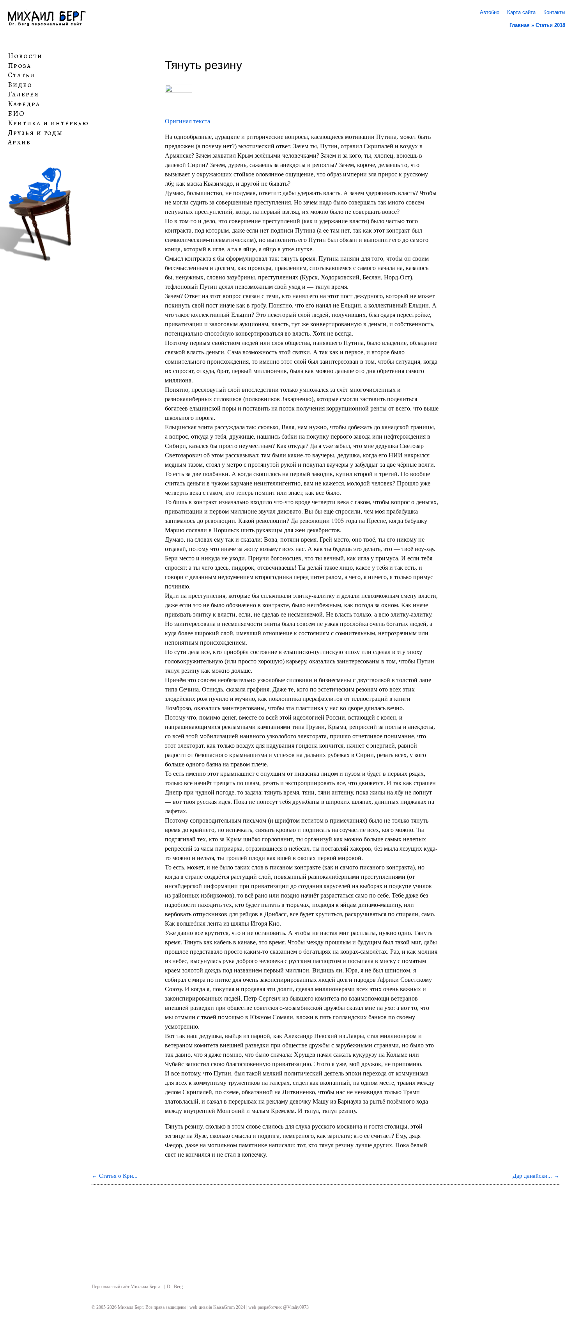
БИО (16, 113)
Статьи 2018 (550, 25)
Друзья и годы (35, 133)
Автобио (489, 12)
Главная (519, 25)
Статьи (21, 75)
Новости (25, 56)
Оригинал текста (187, 121)
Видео (20, 85)
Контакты (554, 12)
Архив (19, 142)
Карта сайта (521, 12)
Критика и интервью (48, 123)
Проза (19, 65)
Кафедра (24, 104)
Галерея (23, 94)
